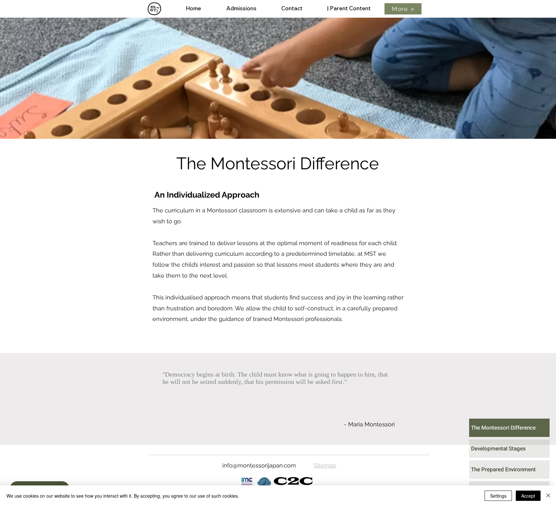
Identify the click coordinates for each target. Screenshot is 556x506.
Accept (528, 496)
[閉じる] (548, 496)
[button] (403, 8)
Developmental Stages (498, 449)
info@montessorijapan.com (259, 465)
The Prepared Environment (503, 470)
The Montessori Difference (503, 428)
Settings (498, 496)
